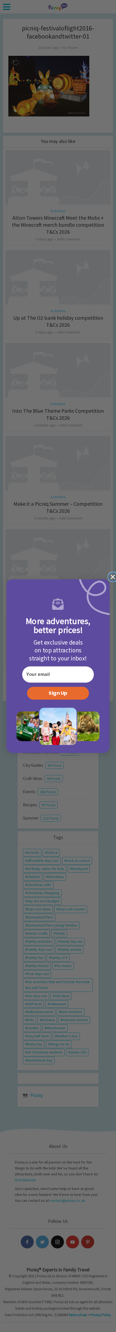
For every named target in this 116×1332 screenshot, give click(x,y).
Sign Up (58, 693)
